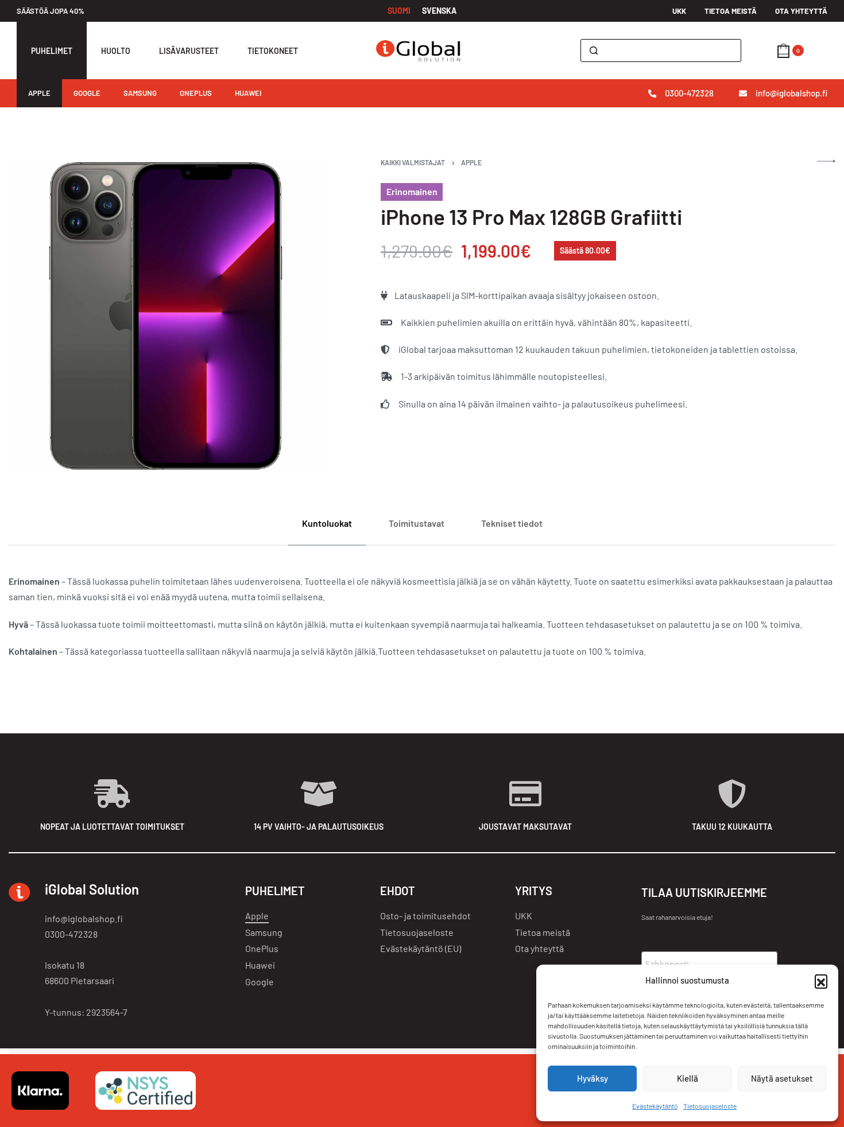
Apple (471, 162)
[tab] (327, 523)
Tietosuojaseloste (710, 1106)
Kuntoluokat (327, 523)
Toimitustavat (416, 523)
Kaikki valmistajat (413, 162)
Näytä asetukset (782, 1078)
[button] (821, 980)
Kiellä (687, 1078)
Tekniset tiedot (512, 523)
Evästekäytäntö (654, 1106)
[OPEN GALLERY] (166, 316)
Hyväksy (592, 1078)
